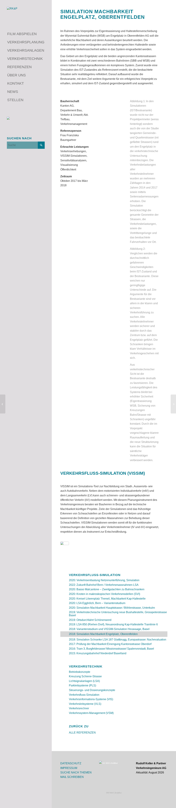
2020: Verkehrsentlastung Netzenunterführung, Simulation (104, 580)
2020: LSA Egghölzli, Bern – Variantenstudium (97, 603)
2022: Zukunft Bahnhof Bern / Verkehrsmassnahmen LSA (104, 584)
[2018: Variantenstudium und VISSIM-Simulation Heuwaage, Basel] (173, 404)
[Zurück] (103, 115)
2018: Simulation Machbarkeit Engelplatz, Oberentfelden (103, 634)
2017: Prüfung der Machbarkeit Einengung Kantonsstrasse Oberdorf (110, 644)
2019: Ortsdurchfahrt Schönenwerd (90, 619)
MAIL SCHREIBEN (72, 776)
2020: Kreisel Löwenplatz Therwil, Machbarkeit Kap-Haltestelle (107, 598)
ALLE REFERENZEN (82, 732)
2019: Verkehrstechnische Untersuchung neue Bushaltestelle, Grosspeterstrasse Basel (118, 614)
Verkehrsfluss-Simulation (84, 694)
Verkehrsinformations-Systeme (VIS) (91, 699)
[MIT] (64, 549)
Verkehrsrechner (79, 708)
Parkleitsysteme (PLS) (82, 685)
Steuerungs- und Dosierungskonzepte (92, 690)
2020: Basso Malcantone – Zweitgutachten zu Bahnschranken (106, 589)
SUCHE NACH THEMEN (76, 772)
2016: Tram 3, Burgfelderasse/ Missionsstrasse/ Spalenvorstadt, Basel (111, 648)
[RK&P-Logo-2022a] (26, 13)
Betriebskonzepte (79, 671)
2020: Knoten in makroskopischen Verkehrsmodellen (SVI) (104, 593)
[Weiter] (116, 115)
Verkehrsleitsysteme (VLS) (85, 703)
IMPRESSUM (68, 768)
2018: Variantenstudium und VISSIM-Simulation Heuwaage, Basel (109, 629)
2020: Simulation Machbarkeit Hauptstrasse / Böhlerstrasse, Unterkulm (112, 607)
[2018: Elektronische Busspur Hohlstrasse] (2, 404)
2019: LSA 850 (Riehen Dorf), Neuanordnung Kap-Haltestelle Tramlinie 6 (113, 624)
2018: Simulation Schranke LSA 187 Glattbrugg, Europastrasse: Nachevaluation (117, 639)
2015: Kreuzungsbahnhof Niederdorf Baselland (97, 653)
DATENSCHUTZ (70, 763)
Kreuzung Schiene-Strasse (85, 676)
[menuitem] (26, 34)
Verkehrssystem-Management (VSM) (91, 713)
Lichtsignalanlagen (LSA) (84, 681)
